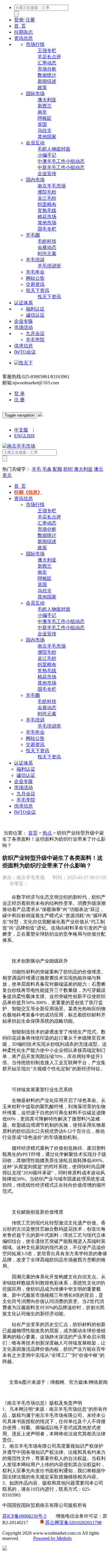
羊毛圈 (33, 235)
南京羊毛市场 (52, 185)
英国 (42, 124)
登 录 (19, 393)
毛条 (47, 469)
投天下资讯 (37, 290)
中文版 (21, 429)
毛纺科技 (47, 241)
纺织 (68, 469)
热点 (47, 832)
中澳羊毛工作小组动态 (61, 161)
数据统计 (47, 75)
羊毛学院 (35, 339)
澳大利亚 (47, 99)
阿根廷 (45, 118)
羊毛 (36, 469)
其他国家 (47, 136)
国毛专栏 (47, 228)
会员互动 (35, 142)
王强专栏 (47, 50)
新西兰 (45, 105)
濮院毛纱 (47, 192)
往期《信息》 (28, 492)
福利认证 (35, 308)
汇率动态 (47, 62)
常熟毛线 (47, 210)
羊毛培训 (35, 259)
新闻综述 (47, 81)
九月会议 (35, 333)
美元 (7, 475)
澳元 (98, 469)
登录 (18, 19)
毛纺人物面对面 (54, 148)
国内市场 (35, 179)
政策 (42, 87)
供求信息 (23, 345)
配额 (57, 469)
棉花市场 (47, 216)
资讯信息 (23, 38)
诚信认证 (35, 315)
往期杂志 (23, 32)
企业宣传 (47, 173)
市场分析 (47, 68)
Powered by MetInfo (52, 1538)
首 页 (20, 25)
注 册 (19, 399)
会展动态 (47, 247)
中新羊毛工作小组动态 (61, 167)
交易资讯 (35, 284)
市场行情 (35, 44)
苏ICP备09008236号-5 (24, 1516)
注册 (30, 19)
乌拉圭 (45, 130)
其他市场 (47, 222)
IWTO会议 (25, 351)
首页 (33, 832)
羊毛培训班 (49, 265)
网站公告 (35, 278)
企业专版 (23, 321)
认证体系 (23, 302)
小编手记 (47, 155)
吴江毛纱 (47, 198)
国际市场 (35, 93)
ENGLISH (24, 435)
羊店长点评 (49, 56)
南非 (42, 112)
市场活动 (23, 327)
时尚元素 (47, 253)
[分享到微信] (33, 883)
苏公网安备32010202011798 (73, 1522)
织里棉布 (47, 204)
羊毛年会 (35, 271)
